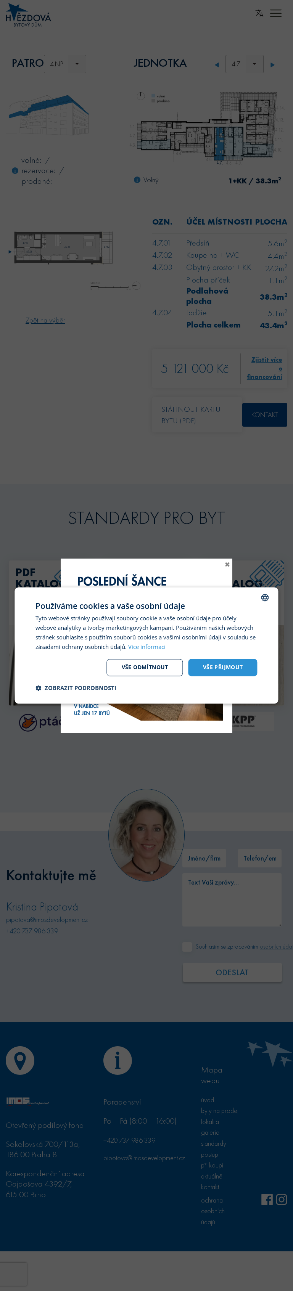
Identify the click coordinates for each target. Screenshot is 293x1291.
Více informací (147, 646)
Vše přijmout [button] (223, 667)
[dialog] (146, 645)
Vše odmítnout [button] (145, 667)
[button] (75, 688)
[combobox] (265, 597)
